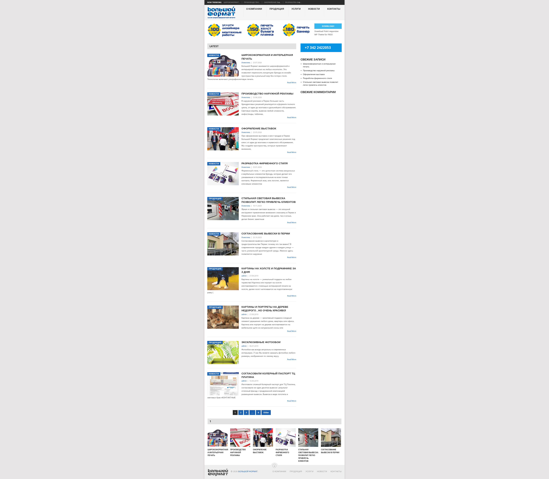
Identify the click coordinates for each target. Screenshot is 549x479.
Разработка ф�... (293, 2)
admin (244, 276)
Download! (328, 26)
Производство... (252, 2)
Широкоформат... (232, 2)
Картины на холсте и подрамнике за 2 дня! (268, 270)
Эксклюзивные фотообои (261, 342)
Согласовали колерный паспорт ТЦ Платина (268, 375)
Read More (291, 82)
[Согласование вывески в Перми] (331, 437)
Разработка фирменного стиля (264, 163)
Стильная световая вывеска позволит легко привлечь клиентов (268, 200)
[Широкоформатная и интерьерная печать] (218, 437)
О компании (254, 9)
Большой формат (248, 471)
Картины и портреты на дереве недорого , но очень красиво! (264, 308)
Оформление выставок (258, 128)
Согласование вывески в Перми (265, 233)
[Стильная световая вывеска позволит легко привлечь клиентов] (308, 437)
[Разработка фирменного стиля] (286, 437)
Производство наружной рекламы (267, 93)
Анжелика (245, 62)
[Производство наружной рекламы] (240, 437)
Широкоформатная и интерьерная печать (267, 56)
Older (266, 412)
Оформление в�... (272, 2)
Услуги (296, 9)
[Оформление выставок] (263, 437)
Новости (314, 9)
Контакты (333, 9)
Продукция (276, 9)
